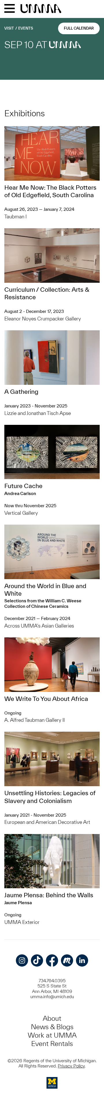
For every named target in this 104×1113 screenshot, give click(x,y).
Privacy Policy (71, 1065)
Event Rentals (52, 1043)
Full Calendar (79, 28)
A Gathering (21, 391)
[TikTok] (37, 960)
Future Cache (23, 485)
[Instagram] (22, 960)
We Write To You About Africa (46, 698)
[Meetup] (67, 960)
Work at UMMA (52, 1035)
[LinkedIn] (82, 960)
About (52, 1018)
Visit (9, 28)
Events (25, 28)
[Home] (41, 9)
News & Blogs (52, 1027)
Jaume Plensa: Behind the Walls (48, 894)
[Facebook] (52, 960)
